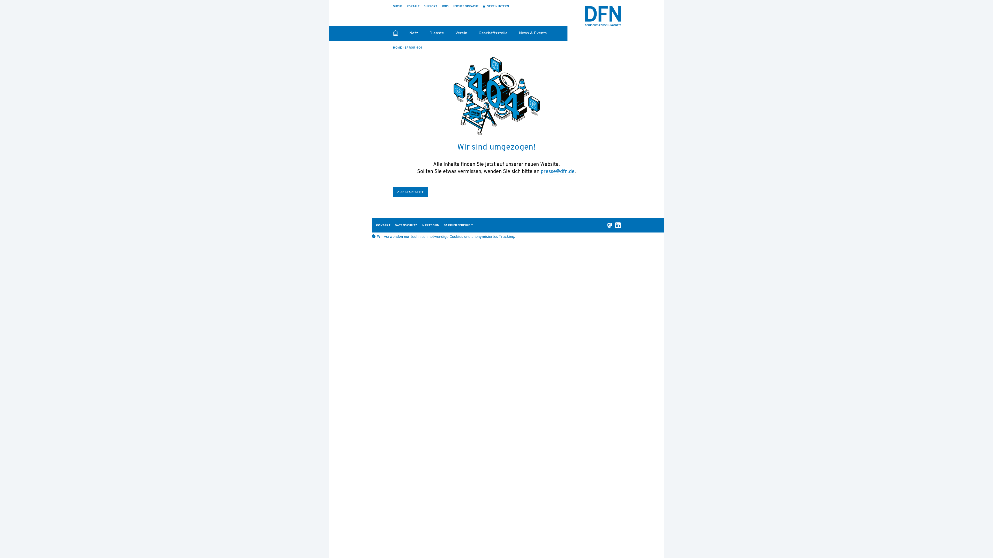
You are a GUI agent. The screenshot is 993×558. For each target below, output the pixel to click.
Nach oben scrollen (675, 540)
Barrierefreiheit (458, 225)
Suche (398, 6)
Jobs (445, 6)
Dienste (437, 33)
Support (430, 6)
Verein (461, 33)
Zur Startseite (410, 192)
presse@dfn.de (558, 171)
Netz (413, 33)
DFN (603, 16)
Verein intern (497, 6)
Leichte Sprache (466, 6)
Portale (413, 6)
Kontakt (383, 225)
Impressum (431, 225)
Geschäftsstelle (493, 33)
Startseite (395, 35)
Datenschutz (406, 225)
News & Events (533, 33)
